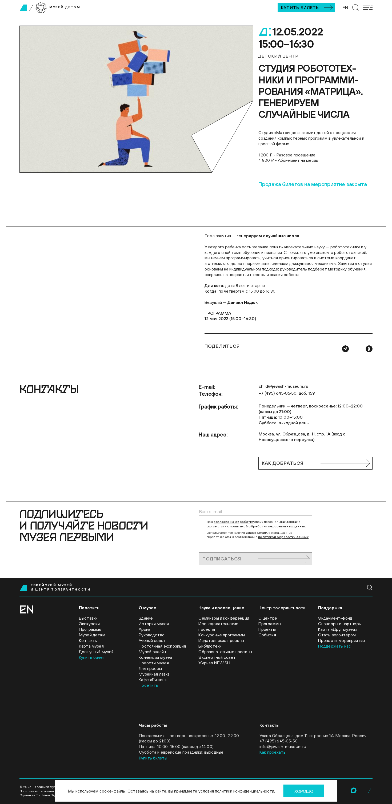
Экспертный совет (217, 657)
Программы (90, 629)
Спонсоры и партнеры (340, 623)
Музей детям (92, 634)
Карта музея (91, 646)
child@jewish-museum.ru (283, 386)
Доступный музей (96, 651)
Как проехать (272, 752)
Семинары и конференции (223, 618)
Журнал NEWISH (214, 662)
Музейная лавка (154, 674)
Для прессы (150, 668)
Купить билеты (300, 7)
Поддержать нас (334, 646)
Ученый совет (152, 640)
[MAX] (354, 790)
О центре (267, 618)
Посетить (148, 685)
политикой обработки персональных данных (268, 526)
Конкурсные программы (221, 634)
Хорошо (303, 791)
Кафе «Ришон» (153, 679)
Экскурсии (89, 623)
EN (345, 7)
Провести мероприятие (341, 640)
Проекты (267, 629)
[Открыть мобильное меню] (368, 8)
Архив (144, 629)
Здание (146, 618)
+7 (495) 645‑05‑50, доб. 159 (287, 393)
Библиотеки (210, 646)
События (267, 634)
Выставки (88, 618)
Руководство (152, 634)
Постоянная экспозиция (162, 646)
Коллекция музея (155, 657)
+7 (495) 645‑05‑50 (278, 740)
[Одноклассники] (369, 348)
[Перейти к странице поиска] (355, 7)
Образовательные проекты (225, 651)
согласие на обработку (234, 522)
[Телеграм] (345, 348)
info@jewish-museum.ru (282, 746)
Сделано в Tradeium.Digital (40, 795)
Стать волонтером (337, 634)
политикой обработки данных (283, 537)
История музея (154, 623)
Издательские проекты (221, 640)
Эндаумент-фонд (335, 618)
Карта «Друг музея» (337, 629)
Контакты (88, 640)
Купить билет (92, 657)
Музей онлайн (152, 651)
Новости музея (154, 662)
